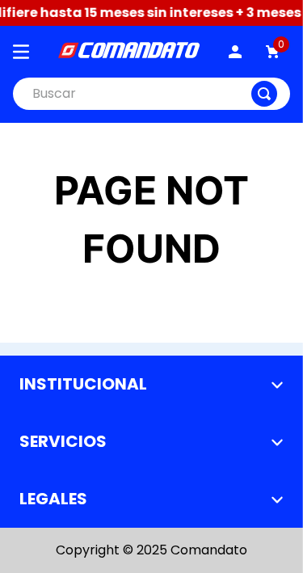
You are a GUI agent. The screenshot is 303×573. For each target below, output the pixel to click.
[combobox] (151, 94)
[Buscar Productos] (264, 94)
